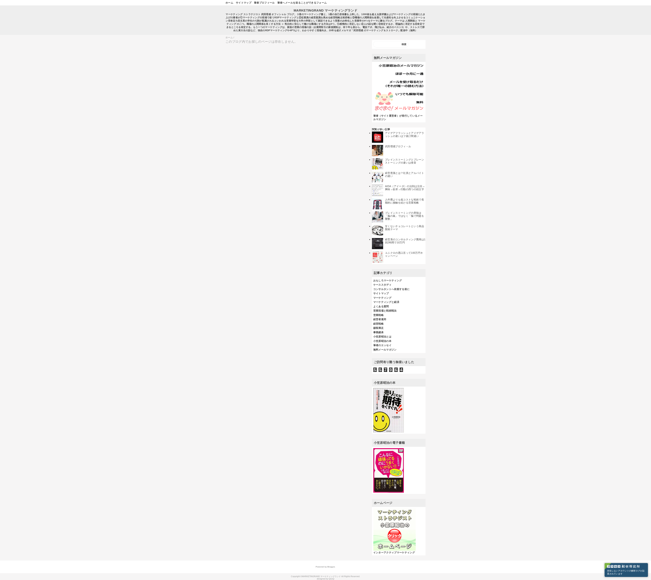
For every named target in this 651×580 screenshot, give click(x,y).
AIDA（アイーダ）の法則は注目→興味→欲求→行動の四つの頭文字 (405, 188)
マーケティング (382, 297)
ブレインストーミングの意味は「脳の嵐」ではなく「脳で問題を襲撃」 (404, 215)
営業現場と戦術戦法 (385, 310)
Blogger (331, 567)
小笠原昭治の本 (382, 340)
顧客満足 (378, 327)
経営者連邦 (379, 319)
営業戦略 (378, 315)
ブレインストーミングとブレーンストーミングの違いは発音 (404, 161)
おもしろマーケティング (387, 280)
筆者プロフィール (264, 2)
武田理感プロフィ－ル (398, 146)
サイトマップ (243, 2)
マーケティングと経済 (386, 302)
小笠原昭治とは (382, 336)
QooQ (331, 579)
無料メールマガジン (385, 349)
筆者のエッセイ (382, 345)
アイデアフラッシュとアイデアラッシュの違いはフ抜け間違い (404, 134)
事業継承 (378, 332)
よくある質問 (381, 306)
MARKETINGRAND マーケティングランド (325, 10)
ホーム (229, 2)
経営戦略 (378, 323)
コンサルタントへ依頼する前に (391, 289)
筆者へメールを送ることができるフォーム (302, 2)
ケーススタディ (382, 284)
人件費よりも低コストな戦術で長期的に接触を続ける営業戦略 (404, 201)
